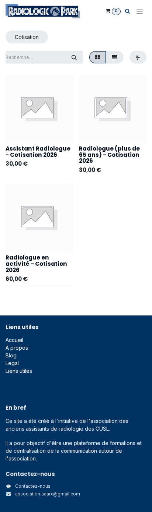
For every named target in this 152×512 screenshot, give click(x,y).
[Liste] (115, 57)
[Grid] (97, 57)
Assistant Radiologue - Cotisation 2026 (38, 152)
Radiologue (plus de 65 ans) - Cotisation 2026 (109, 155)
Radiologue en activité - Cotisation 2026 (36, 263)
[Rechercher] (74, 57)
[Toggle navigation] (139, 11)
